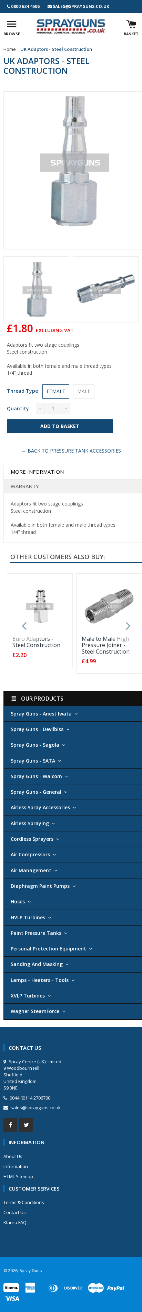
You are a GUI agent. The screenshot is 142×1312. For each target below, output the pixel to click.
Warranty (25, 486)
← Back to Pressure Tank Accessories (71, 450)
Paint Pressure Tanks (36, 933)
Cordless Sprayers (32, 839)
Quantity (18, 408)
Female (56, 391)
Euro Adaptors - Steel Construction (36, 642)
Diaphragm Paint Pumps (40, 886)
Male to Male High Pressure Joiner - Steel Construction (106, 645)
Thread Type (22, 391)
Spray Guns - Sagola (35, 744)
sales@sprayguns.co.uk (81, 6)
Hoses (18, 901)
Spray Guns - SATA (33, 760)
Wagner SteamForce (35, 1011)
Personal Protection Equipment (48, 948)
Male (83, 391)
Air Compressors (30, 854)
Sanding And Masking (37, 964)
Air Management (31, 870)
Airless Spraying (30, 823)
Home (9, 49)
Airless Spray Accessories (40, 807)
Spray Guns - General (36, 792)
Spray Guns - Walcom (36, 776)
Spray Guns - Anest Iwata (41, 713)
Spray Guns (31, 1271)
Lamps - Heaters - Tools (40, 980)
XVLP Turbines (28, 995)
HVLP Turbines (28, 917)
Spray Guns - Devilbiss (37, 729)
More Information (37, 471)
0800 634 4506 (25, 6)
